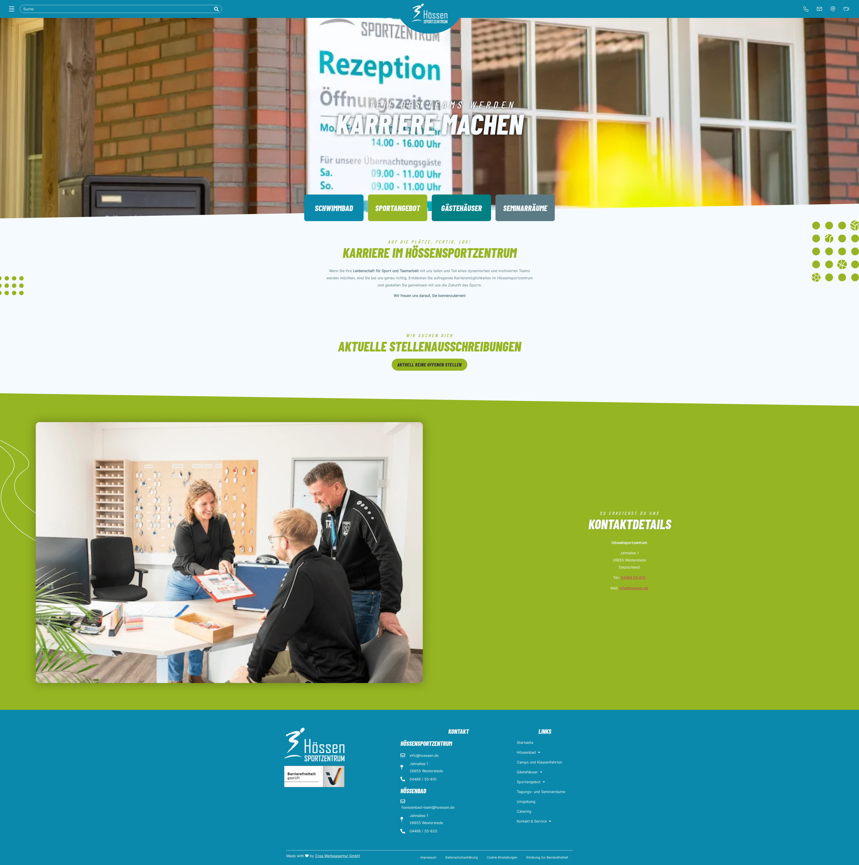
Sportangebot (397, 208)
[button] (429, 365)
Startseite (525, 742)
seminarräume (525, 208)
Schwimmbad (334, 208)
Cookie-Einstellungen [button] (502, 857)
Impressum (428, 857)
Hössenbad (526, 752)
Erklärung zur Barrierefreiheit (547, 857)
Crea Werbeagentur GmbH (337, 856)
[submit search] (216, 8)
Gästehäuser (461, 208)
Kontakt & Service (532, 821)
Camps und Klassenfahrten (539, 762)
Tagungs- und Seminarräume (541, 791)
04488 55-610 (633, 577)
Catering (524, 811)
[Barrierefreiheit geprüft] (314, 776)
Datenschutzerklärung (461, 857)
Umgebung (526, 801)
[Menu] (11, 9)
